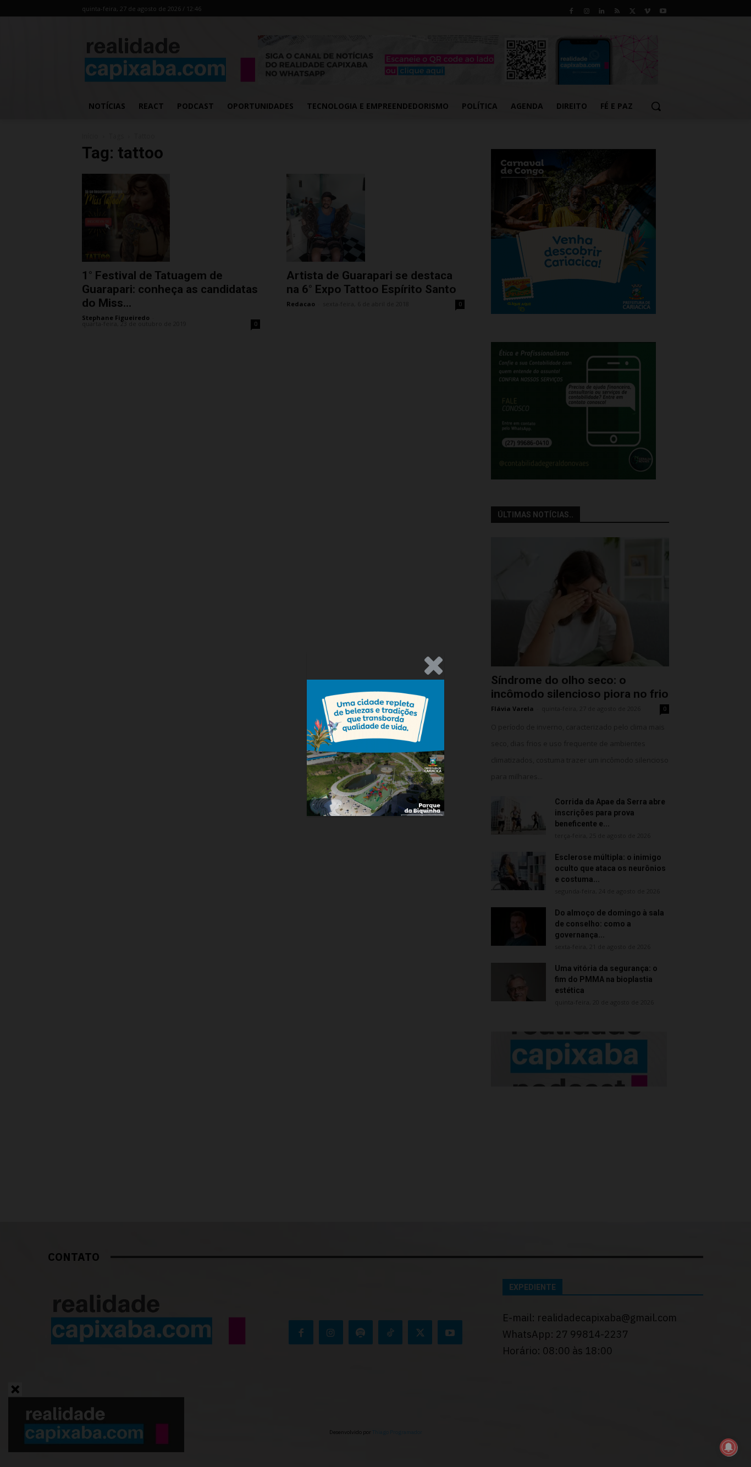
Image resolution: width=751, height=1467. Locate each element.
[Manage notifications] (728, 1447)
